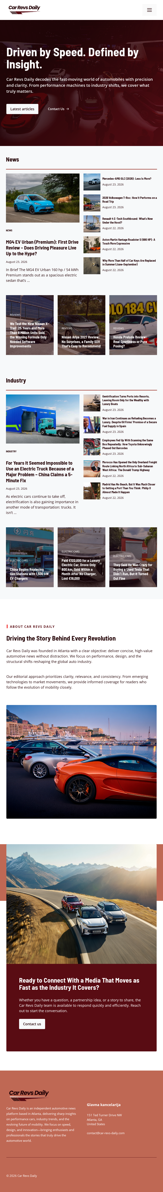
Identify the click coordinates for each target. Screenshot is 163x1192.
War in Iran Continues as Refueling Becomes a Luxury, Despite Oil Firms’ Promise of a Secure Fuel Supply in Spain (129, 422)
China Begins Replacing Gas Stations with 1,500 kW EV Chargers (29, 574)
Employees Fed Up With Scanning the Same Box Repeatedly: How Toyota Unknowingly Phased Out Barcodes (127, 444)
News (9, 230)
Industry (11, 451)
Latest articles (22, 108)
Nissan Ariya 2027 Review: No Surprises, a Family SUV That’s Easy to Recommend (81, 341)
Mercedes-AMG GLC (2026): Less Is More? (126, 178)
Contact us (32, 1023)
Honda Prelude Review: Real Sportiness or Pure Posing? (130, 341)
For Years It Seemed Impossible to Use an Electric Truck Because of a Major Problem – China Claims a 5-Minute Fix (40, 471)
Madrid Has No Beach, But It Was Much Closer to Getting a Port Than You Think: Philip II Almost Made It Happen (128, 488)
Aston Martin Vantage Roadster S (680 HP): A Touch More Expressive (128, 241)
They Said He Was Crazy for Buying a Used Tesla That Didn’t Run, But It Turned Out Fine (132, 572)
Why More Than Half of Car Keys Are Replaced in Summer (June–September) (129, 262)
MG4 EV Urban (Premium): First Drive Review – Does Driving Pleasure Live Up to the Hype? (42, 247)
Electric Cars (19, 560)
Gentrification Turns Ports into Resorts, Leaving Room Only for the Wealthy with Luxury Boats (125, 400)
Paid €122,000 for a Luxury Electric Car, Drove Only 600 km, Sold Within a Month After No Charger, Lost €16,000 (81, 569)
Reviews (15, 314)
